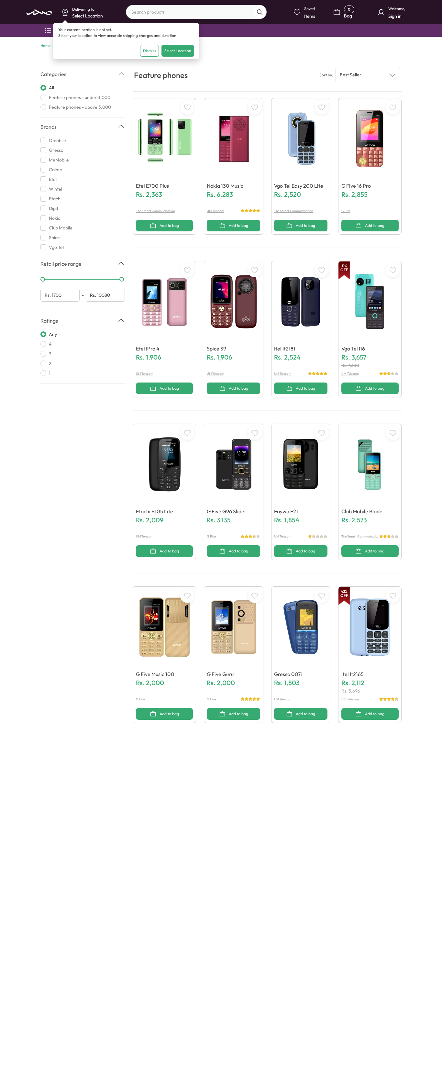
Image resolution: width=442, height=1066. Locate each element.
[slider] (42, 279)
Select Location (177, 50)
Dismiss (149, 50)
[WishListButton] (187, 107)
